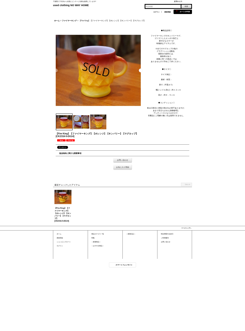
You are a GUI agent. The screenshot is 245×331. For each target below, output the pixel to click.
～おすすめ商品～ (97, 246)
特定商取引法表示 (167, 234)
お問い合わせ (122, 160)
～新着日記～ (131, 234)
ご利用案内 (165, 238)
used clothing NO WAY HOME (71, 5)
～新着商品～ (96, 242)
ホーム (59, 234)
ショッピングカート (64, 242)
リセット (187, 184)
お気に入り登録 (122, 167)
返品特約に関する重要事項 (70, 153)
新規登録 (167, 12)
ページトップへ (186, 228)
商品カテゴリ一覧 (97, 234)
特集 (93, 238)
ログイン (156, 12)
